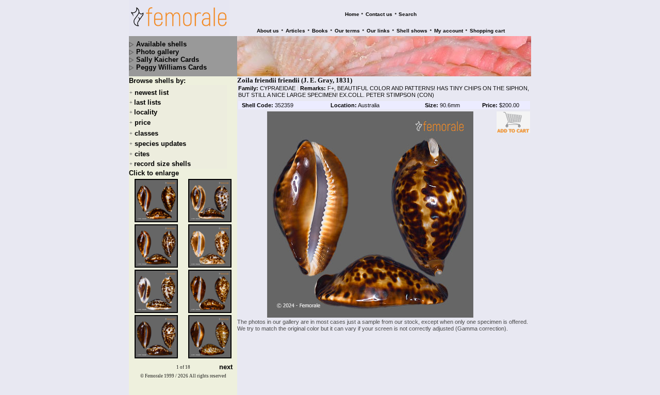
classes (146, 133)
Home (352, 14)
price (143, 123)
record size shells (162, 164)
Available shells (161, 44)
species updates (160, 143)
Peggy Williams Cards (171, 67)
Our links (378, 31)
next (226, 367)
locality (145, 112)
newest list (152, 92)
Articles (295, 31)
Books (320, 31)
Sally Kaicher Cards (167, 59)
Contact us (379, 14)
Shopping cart (487, 31)
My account (448, 31)
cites (142, 154)
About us (268, 31)
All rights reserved (207, 375)
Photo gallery (157, 52)
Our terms (347, 31)
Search (408, 14)
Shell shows (412, 31)
